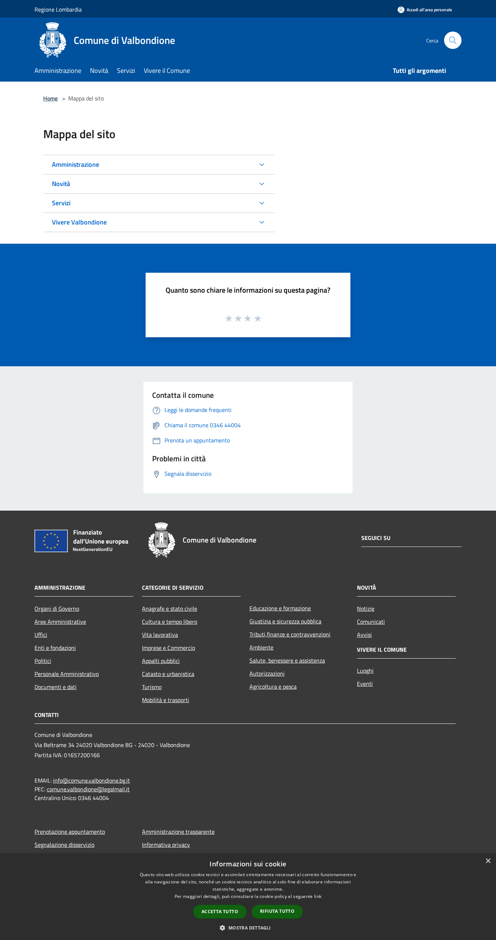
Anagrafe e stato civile (169, 608)
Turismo (152, 687)
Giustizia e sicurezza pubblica (285, 621)
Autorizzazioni (267, 673)
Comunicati (371, 621)
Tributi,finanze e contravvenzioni (289, 634)
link (317, 896)
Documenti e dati (55, 687)
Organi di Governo (56, 608)
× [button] (488, 861)
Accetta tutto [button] (220, 911)
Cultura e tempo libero (169, 621)
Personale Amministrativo (66, 673)
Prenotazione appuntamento (69, 831)
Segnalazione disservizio (64, 844)
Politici (42, 660)
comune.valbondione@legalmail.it (88, 789)
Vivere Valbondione (79, 222)
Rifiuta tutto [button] (277, 911)
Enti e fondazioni (55, 647)
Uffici (40, 634)
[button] (248, 927)
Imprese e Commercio (168, 647)
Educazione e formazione (280, 608)
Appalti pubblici (161, 660)
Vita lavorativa (160, 634)
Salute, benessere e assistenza (287, 660)
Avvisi (364, 634)
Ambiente (261, 647)
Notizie (365, 608)
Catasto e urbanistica (168, 673)
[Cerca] (453, 40)
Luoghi (365, 670)
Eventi (365, 683)
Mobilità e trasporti (165, 700)
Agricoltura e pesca (273, 686)
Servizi (61, 203)
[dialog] (248, 896)
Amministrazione (75, 164)
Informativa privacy (166, 844)
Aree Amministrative (60, 621)
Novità (61, 184)
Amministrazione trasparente (178, 831)
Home (50, 98)
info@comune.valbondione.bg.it (91, 780)
